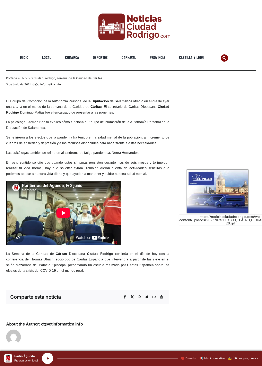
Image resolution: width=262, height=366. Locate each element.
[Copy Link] (161, 297)
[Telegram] (146, 297)
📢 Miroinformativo (212, 358)
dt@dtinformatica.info (47, 84)
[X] (132, 297)
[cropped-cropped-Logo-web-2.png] (131, 10)
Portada (11, 78)
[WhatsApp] (139, 297)
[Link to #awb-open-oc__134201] (224, 58)
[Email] (154, 297)
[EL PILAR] (217, 171)
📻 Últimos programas (243, 358)
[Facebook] (125, 297)
